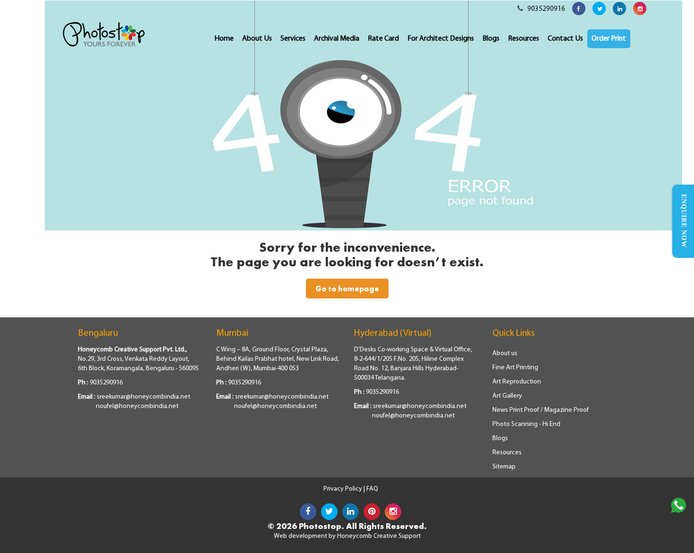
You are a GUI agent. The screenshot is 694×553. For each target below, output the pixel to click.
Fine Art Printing (515, 367)
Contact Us (565, 39)
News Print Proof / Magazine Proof (540, 410)
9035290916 (545, 9)
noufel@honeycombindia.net (137, 406)
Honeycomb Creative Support (379, 536)
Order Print (609, 39)
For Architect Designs (440, 39)
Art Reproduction (516, 381)
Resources (523, 39)
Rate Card (383, 39)
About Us (257, 39)
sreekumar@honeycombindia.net (143, 396)
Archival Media (336, 39)
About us (504, 353)
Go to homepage (347, 288)
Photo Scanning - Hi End (526, 424)
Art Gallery (507, 396)
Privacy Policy (343, 489)
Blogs (490, 39)
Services (292, 39)
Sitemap (504, 466)
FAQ (372, 489)
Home (224, 39)
